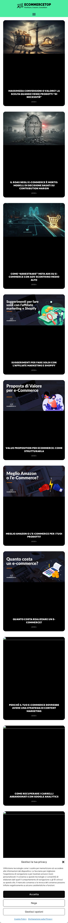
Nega (34, 903)
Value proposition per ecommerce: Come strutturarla (34, 449)
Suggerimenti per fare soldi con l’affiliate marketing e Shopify (34, 364)
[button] (63, 862)
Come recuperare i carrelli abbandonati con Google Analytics (34, 795)
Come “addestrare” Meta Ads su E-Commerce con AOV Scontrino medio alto (34, 276)
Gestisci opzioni (34, 911)
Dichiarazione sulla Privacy (40, 919)
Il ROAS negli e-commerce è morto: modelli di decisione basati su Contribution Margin (34, 185)
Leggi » (34, 102)
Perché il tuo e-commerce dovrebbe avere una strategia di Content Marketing (34, 708)
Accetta (34, 894)
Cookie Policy (20, 919)
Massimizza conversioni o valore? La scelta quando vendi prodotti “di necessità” (34, 93)
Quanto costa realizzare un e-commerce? (34, 621)
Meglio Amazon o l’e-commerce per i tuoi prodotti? (34, 535)
